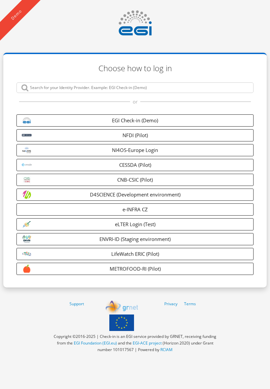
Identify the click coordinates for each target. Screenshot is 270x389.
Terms (190, 304)
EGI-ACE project (147, 343)
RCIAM (166, 349)
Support (76, 304)
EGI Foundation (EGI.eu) (95, 343)
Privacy (170, 304)
